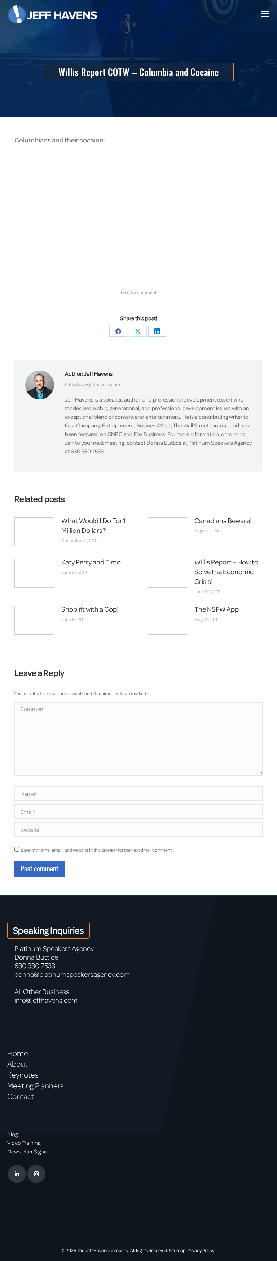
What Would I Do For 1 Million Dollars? (93, 525)
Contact (20, 1096)
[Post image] (34, 531)
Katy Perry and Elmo (91, 562)
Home (17, 1053)
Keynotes (23, 1074)
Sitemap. (177, 1250)
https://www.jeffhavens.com (92, 384)
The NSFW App (216, 609)
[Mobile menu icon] (265, 13)
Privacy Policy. (201, 1250)
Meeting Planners (35, 1085)
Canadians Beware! (223, 520)
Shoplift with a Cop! (90, 609)
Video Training (23, 1143)
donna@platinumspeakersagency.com (72, 974)
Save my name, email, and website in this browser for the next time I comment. (97, 850)
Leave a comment (139, 292)
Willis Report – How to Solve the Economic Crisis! (226, 571)
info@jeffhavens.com (46, 1000)
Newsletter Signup (28, 1151)
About (17, 1063)
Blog (12, 1134)
